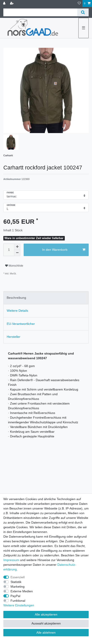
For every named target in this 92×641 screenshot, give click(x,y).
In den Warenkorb (54, 249)
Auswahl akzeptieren (46, 623)
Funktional (17, 600)
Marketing (17, 586)
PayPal (15, 596)
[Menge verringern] (17, 253)
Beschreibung (16, 297)
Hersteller (13, 336)
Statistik (15, 582)
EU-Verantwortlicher (21, 324)
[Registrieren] (12, 3)
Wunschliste (15, 265)
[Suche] (83, 12)
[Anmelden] (5, 3)
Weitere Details (17, 310)
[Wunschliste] (79, 3)
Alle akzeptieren (46, 614)
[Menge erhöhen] (17, 247)
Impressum (11, 560)
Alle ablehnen (46, 632)
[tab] (46, 297)
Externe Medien (21, 591)
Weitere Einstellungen (18, 605)
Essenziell (17, 577)
